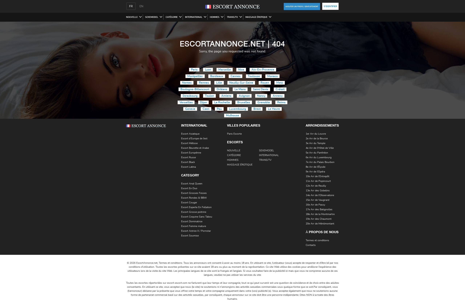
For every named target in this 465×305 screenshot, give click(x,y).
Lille (219, 82)
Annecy (278, 95)
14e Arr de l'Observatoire (320, 195)
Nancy (261, 95)
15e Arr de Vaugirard (317, 200)
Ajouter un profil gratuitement (301, 6)
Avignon (244, 95)
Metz (279, 82)
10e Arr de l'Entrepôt (317, 176)
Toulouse (254, 76)
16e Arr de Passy (315, 205)
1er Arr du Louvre (316, 134)
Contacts (311, 245)
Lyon (208, 69)
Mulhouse (232, 115)
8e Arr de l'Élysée (315, 167)
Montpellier (195, 76)
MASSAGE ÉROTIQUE (256, 17)
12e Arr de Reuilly (316, 186)
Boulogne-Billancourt (194, 89)
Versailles (186, 102)
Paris (194, 69)
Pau (219, 108)
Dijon (203, 102)
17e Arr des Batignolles (319, 209)
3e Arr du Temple (315, 143)
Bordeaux (216, 76)
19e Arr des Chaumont (318, 219)
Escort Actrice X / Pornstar (196, 231)
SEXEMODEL (151, 17)
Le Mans (240, 89)
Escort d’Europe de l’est (194, 138)
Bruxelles (243, 102)
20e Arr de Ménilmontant (320, 223)
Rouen (264, 82)
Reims (281, 102)
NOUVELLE (132, 17)
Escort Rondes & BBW (194, 198)
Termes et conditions (317, 240)
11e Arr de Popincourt (318, 181)
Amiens (226, 95)
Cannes (235, 76)
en (141, 6)
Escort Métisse (189, 143)
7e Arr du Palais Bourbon (320, 162)
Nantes (187, 82)
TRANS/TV (232, 17)
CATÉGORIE (172, 17)
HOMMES (214, 17)
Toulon (209, 95)
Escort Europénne (191, 152)
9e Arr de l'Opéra (315, 171)
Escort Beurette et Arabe (195, 148)
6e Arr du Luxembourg (318, 157)
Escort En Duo (189, 188)
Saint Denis (260, 89)
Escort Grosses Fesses (194, 193)
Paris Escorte (234, 134)
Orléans (222, 89)
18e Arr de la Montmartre (320, 214)
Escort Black (188, 162)
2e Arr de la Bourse (317, 138)
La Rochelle (222, 102)
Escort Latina (188, 167)
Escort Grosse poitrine (193, 212)
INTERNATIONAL (193, 17)
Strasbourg (190, 95)
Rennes (204, 82)
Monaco (272, 76)
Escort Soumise (190, 235)
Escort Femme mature (193, 226)
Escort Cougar (189, 202)
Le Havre (274, 108)
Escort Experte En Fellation (196, 207)
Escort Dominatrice (191, 221)
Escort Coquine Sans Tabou (196, 217)
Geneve (190, 108)
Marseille (224, 69)
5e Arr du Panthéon (317, 152)
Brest (257, 108)
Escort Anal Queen (191, 183)
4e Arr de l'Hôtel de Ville (320, 148)
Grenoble (263, 102)
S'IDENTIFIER (330, 6)
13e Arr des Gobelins (318, 190)
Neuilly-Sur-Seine (241, 82)
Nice (241, 69)
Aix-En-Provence (262, 69)
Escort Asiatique (190, 134)
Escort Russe (188, 157)
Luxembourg (237, 108)
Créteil (280, 89)
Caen (206, 108)
